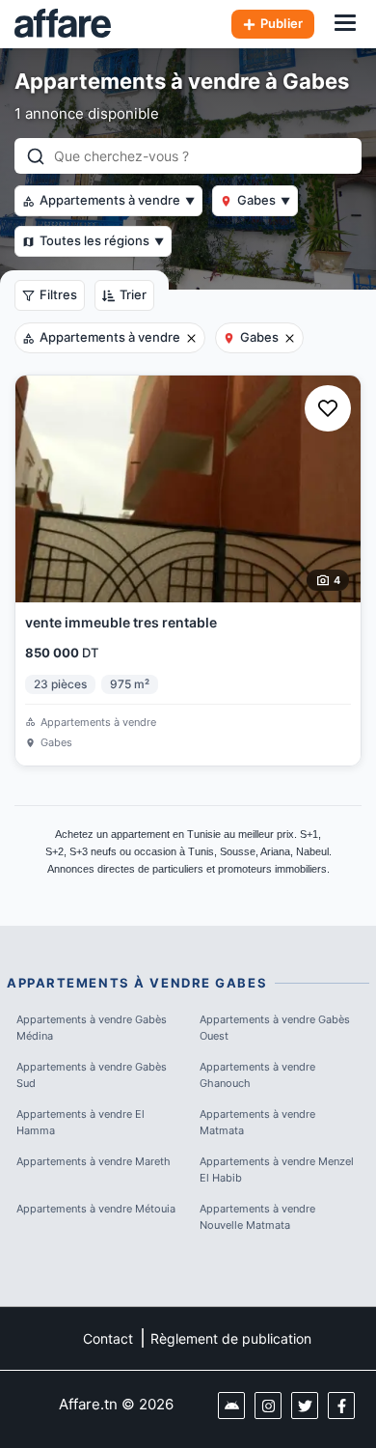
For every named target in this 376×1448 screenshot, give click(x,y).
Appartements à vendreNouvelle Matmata (257, 1217)
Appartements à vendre (117, 200)
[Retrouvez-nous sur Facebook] (341, 1405)
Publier (281, 23)
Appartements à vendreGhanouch (257, 1075)
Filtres (58, 294)
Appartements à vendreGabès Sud (91, 1075)
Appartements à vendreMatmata (257, 1122)
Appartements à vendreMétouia (95, 1208)
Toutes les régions (102, 240)
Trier (133, 294)
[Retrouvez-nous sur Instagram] (268, 1405)
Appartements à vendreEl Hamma (80, 1122)
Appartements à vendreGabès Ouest (275, 1028)
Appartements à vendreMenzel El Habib (277, 1169)
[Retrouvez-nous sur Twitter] (304, 1405)
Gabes (263, 200)
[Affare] (62, 24)
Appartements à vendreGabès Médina (91, 1028)
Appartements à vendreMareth (93, 1161)
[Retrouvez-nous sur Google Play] (231, 1405)
